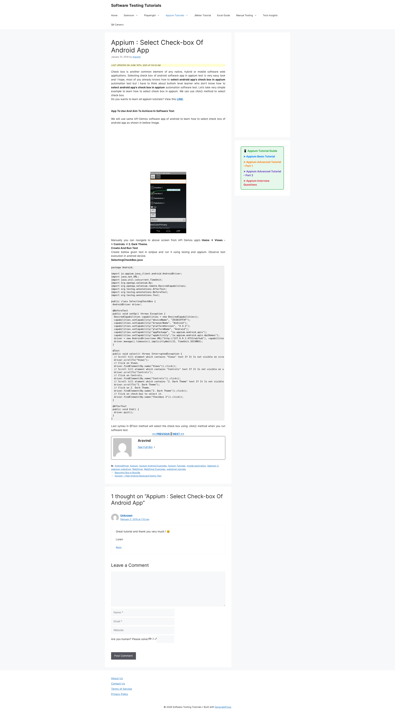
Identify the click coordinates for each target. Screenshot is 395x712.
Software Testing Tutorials (136, 5)
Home (114, 15)
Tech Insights (270, 15)
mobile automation (196, 465)
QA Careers (117, 24)
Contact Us (118, 683)
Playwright (150, 15)
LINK (180, 99)
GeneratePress (223, 707)
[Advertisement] (168, 150)
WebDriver (137, 469)
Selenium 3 (212, 465)
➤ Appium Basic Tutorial (259, 156)
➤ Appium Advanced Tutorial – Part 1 (262, 164)
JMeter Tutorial (202, 15)
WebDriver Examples (154, 469)
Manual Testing (244, 15)
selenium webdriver (121, 469)
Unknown (126, 515)
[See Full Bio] (154, 447)
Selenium (129, 15)
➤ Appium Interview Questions (256, 182)
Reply (119, 547)
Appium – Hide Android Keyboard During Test (138, 475)
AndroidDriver (122, 465)
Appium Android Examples (153, 465)
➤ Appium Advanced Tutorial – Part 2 (262, 173)
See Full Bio (145, 447)
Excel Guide (223, 15)
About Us (117, 678)
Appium (134, 465)
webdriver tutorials (176, 469)
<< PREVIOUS (161, 433)
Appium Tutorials (175, 15)
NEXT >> (178, 433)
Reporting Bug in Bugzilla (127, 472)
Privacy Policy (119, 694)
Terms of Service (121, 688)
